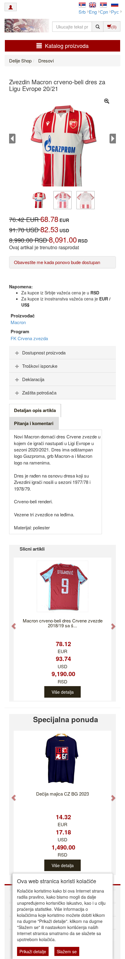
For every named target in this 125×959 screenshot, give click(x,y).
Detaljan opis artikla (35, 410)
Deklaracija (33, 379)
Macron (18, 322)
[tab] (62, 352)
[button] (10, 623)
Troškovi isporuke (39, 366)
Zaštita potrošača (39, 392)
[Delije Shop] (25, 26)
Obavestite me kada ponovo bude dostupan (57, 262)
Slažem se (67, 951)
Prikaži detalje (32, 951)
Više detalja (63, 692)
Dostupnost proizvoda (44, 352)
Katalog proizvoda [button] (67, 45)
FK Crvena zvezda (29, 338)
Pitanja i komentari (33, 423)
